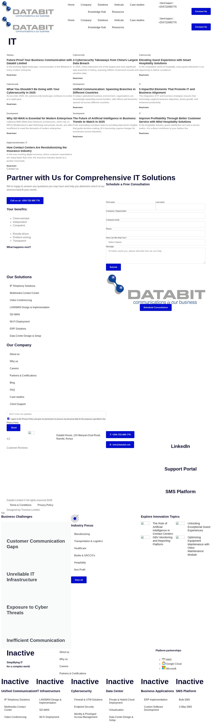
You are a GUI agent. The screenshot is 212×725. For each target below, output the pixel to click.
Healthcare (80, 548)
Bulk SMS (184, 699)
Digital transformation (16, 143)
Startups (10, 55)
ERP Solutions (18, 328)
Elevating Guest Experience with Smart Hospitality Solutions (165, 61)
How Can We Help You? (116, 238)
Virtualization (116, 710)
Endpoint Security (84, 706)
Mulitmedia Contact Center (24, 293)
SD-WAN (15, 314)
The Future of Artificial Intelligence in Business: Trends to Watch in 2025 (104, 120)
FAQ (12, 389)
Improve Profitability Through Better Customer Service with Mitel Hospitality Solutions (170, 120)
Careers (14, 368)
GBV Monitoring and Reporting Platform (162, 541)
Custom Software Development (153, 708)
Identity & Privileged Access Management (85, 715)
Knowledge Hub (97, 12)
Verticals (119, 4)
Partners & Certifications (23, 375)
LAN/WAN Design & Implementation (30, 307)
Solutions (103, 4)
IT (140, 84)
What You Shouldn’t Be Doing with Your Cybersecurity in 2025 (33, 91)
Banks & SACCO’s (84, 555)
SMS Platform (180, 491)
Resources (118, 12)
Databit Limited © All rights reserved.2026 (29, 500)
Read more (11, 75)
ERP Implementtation (155, 699)
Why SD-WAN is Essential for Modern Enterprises (39, 118)
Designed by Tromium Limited (23, 510)
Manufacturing (82, 534)
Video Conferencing (21, 300)
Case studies (137, 4)
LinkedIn (180, 446)
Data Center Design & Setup (25, 336)
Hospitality (80, 562)
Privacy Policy (45, 505)
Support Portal (181, 468)
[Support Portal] (180, 458)
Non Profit (79, 569)
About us (15, 354)
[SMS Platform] (180, 480)
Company (86, 4)
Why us (14, 361)
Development (78, 84)
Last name (160, 202)
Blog (12, 382)
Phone (109, 229)
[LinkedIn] (180, 435)
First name (110, 202)
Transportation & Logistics (88, 541)
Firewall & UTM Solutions (88, 699)
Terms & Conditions (20, 505)
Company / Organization (116, 211)
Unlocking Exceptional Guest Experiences (199, 527)
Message (110, 246)
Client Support (18, 404)
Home (71, 4)
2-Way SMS (185, 706)
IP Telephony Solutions (22, 286)
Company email (112, 220)
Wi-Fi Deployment (20, 321)
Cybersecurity (79, 55)
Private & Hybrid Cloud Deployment (121, 701)
